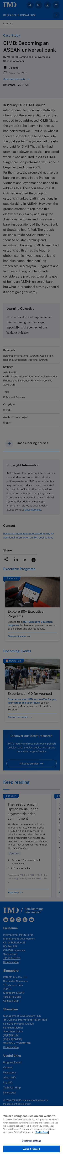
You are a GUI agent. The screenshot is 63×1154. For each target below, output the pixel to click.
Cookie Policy (42, 1132)
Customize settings (31, 1141)
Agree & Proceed (31, 1149)
